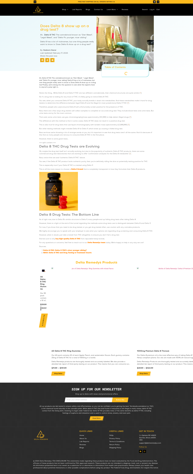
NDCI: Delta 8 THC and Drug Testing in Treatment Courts (67, 253)
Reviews (125, 9)
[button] (42, 60)
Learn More (111, 9)
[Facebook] (154, 2)
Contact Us (98, 9)
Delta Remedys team (96, 242)
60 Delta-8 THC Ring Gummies (66, 351)
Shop (64, 9)
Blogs (88, 9)
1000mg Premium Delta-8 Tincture (153, 351)
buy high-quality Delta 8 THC (67, 239)
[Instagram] (158, 2)
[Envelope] (35, 2)
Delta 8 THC (49, 35)
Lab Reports (77, 9)
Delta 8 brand (77, 169)
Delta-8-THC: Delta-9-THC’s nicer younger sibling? (65, 250)
